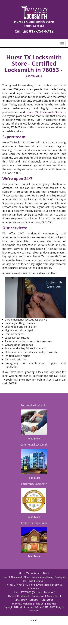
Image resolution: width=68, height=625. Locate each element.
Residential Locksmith (34, 523)
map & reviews (36, 581)
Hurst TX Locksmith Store (44, 112)
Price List (39, 603)
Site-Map (51, 603)
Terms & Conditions (22, 603)
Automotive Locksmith (34, 405)
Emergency (21, 600)
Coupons (34, 600)
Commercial (38, 596)
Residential (23, 596)
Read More (34, 438)
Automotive (53, 596)
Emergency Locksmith (34, 484)
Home (11, 596)
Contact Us (47, 600)
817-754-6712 (41, 31)
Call (35, 620)
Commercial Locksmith (34, 444)
